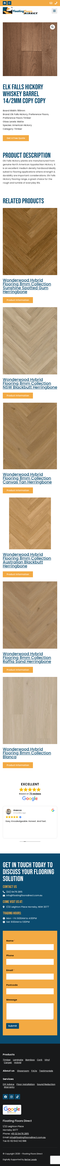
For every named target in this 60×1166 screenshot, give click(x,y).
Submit (12, 1026)
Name (10, 940)
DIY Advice (8, 1084)
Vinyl (47, 1060)
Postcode (12, 985)
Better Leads (31, 1159)
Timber (7, 1060)
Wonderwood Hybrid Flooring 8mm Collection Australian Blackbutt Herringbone (27, 560)
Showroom (23, 1071)
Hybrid (17, 1062)
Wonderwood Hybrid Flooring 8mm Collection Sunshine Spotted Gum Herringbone (27, 286)
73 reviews (35, 793)
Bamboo (30, 1060)
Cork (39, 1060)
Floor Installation (25, 1084)
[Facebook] (5, 3)
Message (11, 999)
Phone (10, 955)
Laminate (18, 1060)
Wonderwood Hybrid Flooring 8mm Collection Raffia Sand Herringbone (27, 657)
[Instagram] (9, 3)
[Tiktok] (17, 1096)
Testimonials (46, 1071)
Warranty (9, 1087)
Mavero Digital (5, 1161)
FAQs (34, 1071)
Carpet (8, 1062)
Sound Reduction (46, 1084)
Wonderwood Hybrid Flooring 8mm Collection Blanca (27, 753)
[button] (52, 27)
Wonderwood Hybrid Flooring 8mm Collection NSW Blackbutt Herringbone (30, 383)
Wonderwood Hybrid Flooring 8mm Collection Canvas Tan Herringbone (27, 478)
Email (10, 970)
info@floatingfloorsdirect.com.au (28, 1137)
